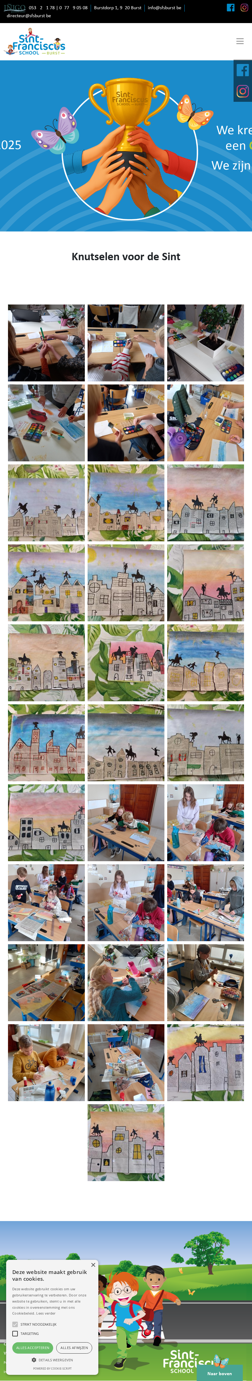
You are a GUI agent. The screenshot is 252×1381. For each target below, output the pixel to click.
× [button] (93, 1265)
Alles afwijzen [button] (74, 1347)
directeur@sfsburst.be (29, 16)
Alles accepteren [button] (32, 1347)
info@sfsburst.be (164, 8)
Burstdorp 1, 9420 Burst (117, 8)
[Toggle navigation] (240, 41)
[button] (52, 1360)
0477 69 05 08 (73, 8)
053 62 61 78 (42, 8)
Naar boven (219, 1373)
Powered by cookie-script (52, 1369)
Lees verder (45, 1313)
